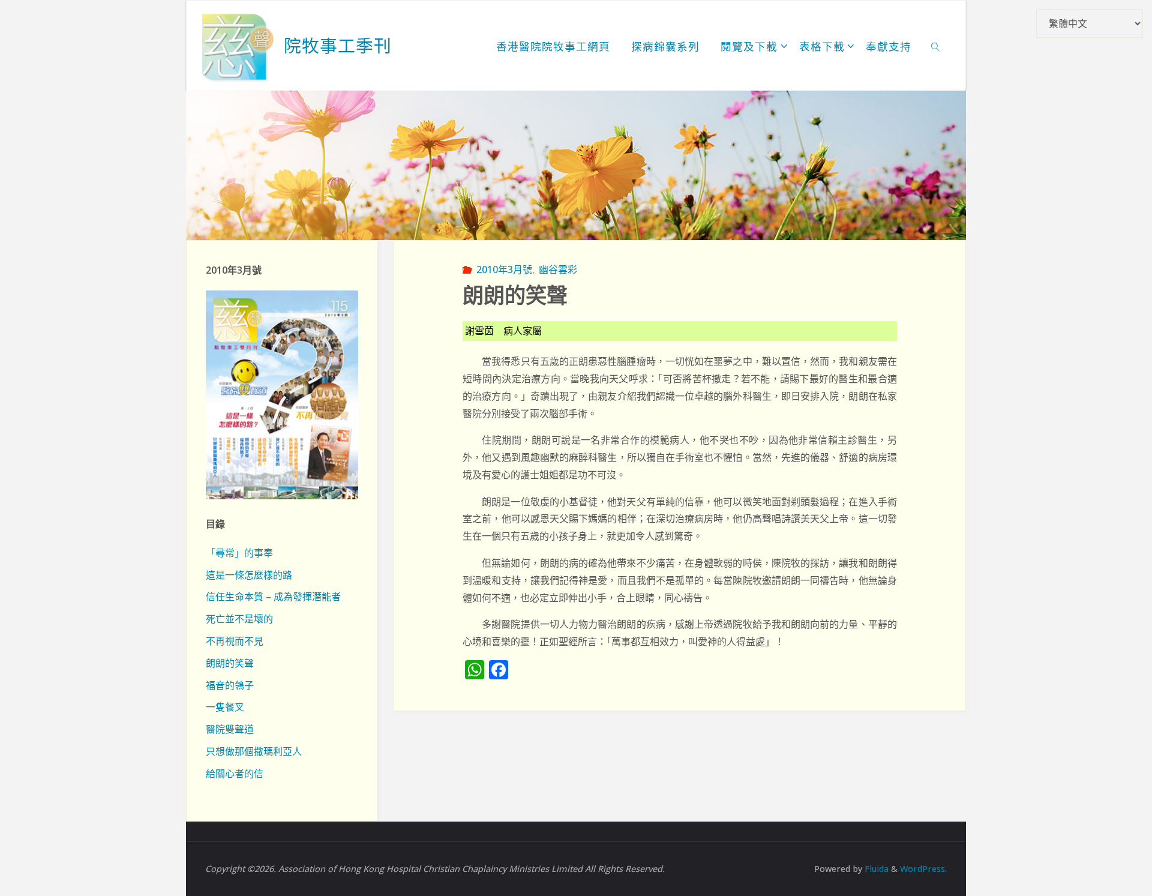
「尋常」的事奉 (239, 552)
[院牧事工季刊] (238, 45)
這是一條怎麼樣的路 (249, 575)
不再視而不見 (234, 641)
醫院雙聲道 (230, 729)
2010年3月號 (504, 269)
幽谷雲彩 (558, 269)
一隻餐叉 (225, 707)
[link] (936, 46)
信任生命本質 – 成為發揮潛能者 (273, 596)
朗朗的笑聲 (230, 663)
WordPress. (923, 868)
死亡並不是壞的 (239, 618)
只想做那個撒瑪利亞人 (254, 751)
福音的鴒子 (230, 685)
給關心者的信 (234, 773)
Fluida (875, 868)
